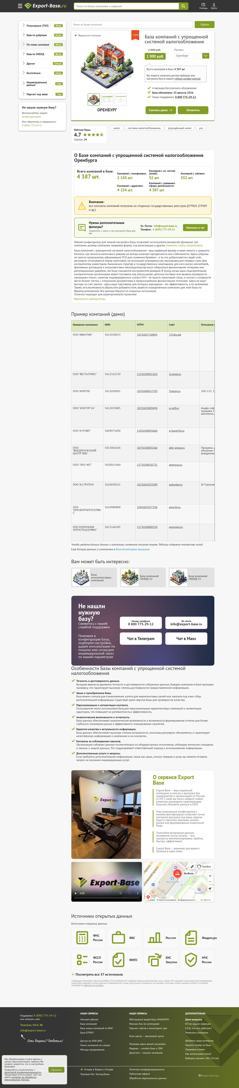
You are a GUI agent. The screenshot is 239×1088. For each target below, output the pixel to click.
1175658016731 (147, 464)
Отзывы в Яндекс (93, 1069)
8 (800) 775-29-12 (32, 125)
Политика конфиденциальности (146, 1069)
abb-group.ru (177, 447)
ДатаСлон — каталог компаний (146, 1053)
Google (109, 1069)
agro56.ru (175, 507)
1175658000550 (147, 527)
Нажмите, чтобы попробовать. (184, 245)
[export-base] (45, 6)
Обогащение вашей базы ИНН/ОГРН (149, 1019)
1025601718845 (147, 334)
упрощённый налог (180, 128)
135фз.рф (175, 334)
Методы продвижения (92, 1049)
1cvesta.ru (175, 374)
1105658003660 (147, 430)
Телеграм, (26, 1025)
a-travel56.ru (176, 430)
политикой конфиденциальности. (23, 1072)
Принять (56, 1070)
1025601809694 (147, 408)
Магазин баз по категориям (144, 1024)
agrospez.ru (176, 527)
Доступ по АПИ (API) (91, 1041)
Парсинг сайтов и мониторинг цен (148, 1028)
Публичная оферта (139, 1074)
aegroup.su (175, 464)
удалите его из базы (94, 985)
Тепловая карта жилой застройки (147, 1044)
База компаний (88, 1024)
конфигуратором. (31, 116)
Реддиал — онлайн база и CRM (146, 1048)
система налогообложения (144, 128)
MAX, (36, 1025)
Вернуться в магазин (89, 35)
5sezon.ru (175, 391)
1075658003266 (147, 447)
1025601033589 (147, 484)
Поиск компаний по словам (95, 1045)
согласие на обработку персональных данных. (21, 1078)
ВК (41, 1025)
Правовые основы (195, 1049)
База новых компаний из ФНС (96, 1028)
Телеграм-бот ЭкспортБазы (95, 1074)
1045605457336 (147, 507)
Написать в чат (195, 227)
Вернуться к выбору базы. (90, 299)
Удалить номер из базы (198, 1045)
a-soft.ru (174, 408)
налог (116, 128)
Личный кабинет (89, 1019)
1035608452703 (147, 391)
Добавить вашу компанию (199, 1040)
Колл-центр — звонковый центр (146, 1036)
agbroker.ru (175, 484)
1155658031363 (147, 374)
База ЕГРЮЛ (87, 1032)
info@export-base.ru (165, 226)
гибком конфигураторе (187, 78)
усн (201, 128)
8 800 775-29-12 (185, 97)
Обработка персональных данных (148, 1078)
